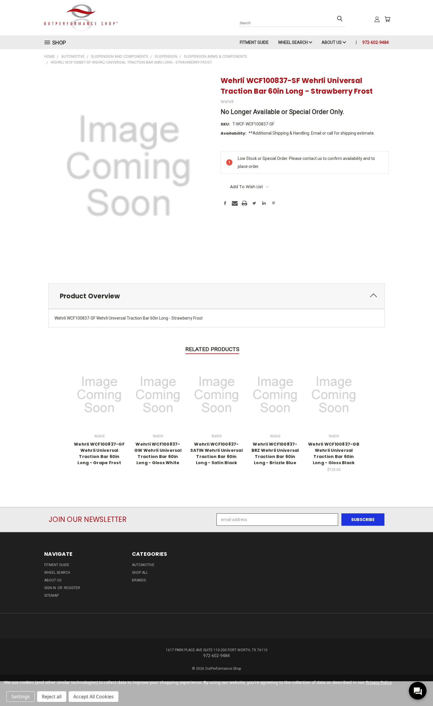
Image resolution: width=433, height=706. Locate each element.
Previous (417, 687)
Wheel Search (293, 42)
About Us (332, 42)
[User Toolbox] (377, 19)
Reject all (52, 696)
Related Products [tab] (212, 349)
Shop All (140, 573)
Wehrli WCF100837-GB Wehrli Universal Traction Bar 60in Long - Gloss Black (333, 453)
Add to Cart (334, 393)
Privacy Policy (378, 682)
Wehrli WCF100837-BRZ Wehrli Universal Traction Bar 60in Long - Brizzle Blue (275, 453)
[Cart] (387, 19)
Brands (139, 580)
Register (72, 588)
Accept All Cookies (93, 696)
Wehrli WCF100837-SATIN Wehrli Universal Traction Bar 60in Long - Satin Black (216, 453)
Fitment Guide (254, 42)
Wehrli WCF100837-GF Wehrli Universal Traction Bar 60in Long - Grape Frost (99, 453)
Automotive (143, 565)
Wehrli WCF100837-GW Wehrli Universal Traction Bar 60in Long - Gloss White (157, 453)
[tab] (216, 296)
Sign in (50, 588)
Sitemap (51, 595)
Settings (20, 696)
